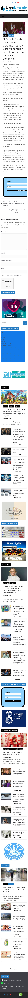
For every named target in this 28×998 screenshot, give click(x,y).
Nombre (4, 253)
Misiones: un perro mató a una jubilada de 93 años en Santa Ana (19, 906)
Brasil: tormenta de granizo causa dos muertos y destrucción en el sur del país (14, 889)
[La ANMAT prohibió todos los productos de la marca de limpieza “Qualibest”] (6, 944)
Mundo (5, 35)
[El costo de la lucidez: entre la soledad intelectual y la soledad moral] (6, 494)
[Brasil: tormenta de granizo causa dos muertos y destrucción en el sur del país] (14, 874)
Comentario (5, 232)
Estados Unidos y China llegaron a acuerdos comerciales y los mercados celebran (13, 203)
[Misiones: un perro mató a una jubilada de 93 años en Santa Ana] (6, 907)
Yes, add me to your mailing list (12, 276)
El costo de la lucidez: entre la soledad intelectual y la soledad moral (18, 493)
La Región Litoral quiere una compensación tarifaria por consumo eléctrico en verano (14, 211)
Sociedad (11, 35)
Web (2, 268)
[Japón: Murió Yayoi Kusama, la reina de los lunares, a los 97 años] (14, 740)
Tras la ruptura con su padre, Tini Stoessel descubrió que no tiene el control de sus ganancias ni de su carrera (19, 822)
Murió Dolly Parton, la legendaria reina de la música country (18, 834)
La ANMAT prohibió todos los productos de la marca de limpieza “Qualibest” (18, 943)
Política (11, 406)
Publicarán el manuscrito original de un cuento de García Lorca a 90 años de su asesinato (19, 810)
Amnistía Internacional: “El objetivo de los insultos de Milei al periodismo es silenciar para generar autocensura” (14, 589)
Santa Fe (17, 406)
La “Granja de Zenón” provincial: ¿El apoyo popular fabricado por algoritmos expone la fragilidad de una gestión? (14, 413)
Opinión (5, 406)
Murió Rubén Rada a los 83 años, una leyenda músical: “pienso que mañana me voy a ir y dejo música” (19, 785)
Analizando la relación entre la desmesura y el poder (18, 451)
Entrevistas (6, 583)
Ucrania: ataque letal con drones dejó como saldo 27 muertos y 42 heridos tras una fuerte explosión (19, 917)
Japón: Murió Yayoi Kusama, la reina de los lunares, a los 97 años (13, 753)
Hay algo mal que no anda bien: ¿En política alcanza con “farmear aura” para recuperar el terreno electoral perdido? (18, 479)
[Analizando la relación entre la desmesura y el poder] (6, 452)
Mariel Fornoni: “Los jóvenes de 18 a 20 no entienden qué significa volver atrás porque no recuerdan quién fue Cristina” (18, 610)
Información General (17, 749)
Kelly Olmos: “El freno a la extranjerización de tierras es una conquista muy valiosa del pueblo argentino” (19, 674)
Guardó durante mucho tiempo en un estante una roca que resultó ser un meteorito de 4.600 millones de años (19, 798)
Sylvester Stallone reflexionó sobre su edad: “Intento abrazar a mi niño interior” (19, 772)
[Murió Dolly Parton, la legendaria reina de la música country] (6, 835)
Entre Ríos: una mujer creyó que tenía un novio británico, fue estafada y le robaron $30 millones (19, 955)
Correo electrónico (7, 260)
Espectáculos (6, 749)
